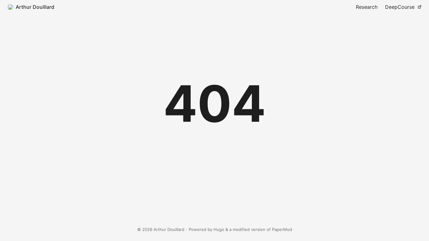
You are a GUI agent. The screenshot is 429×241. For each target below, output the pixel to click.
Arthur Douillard (35, 7)
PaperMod (282, 229)
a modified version (247, 229)
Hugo (219, 229)
